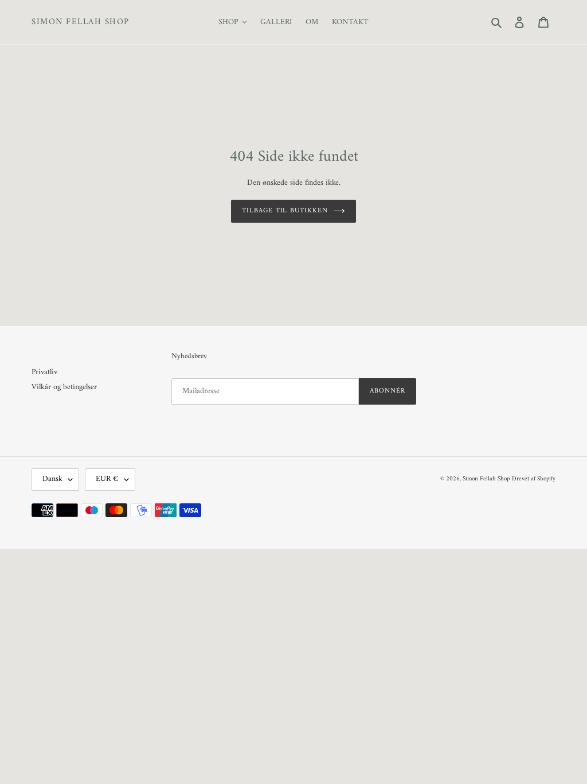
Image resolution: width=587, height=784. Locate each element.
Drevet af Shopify (533, 478)
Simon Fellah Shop (81, 22)
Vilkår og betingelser (64, 387)
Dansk (52, 479)
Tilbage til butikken (285, 211)
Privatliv (44, 372)
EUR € (107, 479)
